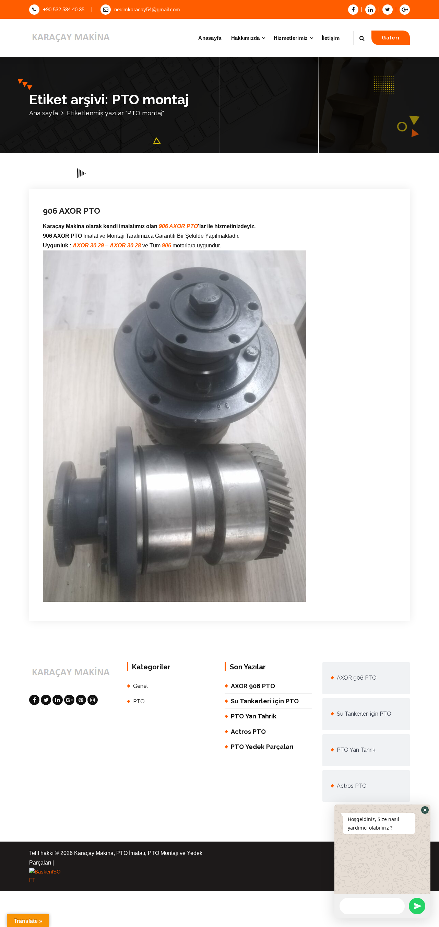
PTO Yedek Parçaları (262, 746)
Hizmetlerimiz (291, 38)
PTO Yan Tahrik (253, 716)
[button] (425, 810)
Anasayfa (209, 38)
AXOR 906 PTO (253, 686)
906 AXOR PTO (71, 211)
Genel (167, 145)
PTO (180, 145)
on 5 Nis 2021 (81, 145)
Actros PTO (248, 731)
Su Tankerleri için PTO (265, 701)
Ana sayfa (43, 113)
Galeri (391, 37)
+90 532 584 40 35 (63, 9)
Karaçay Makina (127, 145)
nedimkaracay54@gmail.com (147, 9)
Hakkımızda (245, 38)
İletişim (331, 38)
